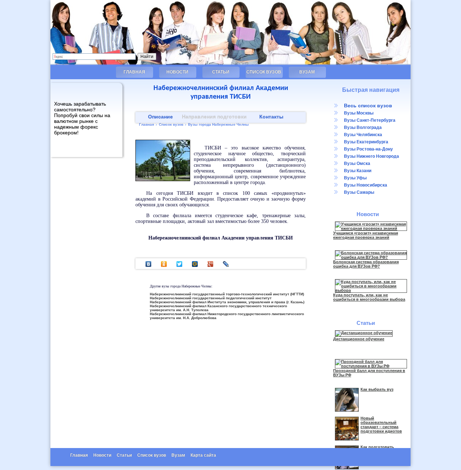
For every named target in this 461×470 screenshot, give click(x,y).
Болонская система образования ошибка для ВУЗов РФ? (366, 264)
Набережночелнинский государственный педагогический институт (211, 298)
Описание (160, 117)
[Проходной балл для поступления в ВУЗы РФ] (371, 366)
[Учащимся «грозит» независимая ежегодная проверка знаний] (371, 228)
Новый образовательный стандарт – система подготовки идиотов (381, 424)
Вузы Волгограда (363, 127)
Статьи (220, 72)
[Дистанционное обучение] (364, 333)
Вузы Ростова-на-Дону (368, 149)
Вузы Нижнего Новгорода (371, 156)
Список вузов (263, 72)
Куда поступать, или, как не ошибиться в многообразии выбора (369, 297)
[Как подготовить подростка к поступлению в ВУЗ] (347, 468)
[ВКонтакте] (148, 264)
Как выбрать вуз (377, 389)
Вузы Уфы (355, 177)
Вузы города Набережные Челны (218, 124)
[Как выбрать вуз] (347, 410)
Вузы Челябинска (363, 134)
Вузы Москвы (358, 113)
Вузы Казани (357, 170)
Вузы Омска (357, 163)
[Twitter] (179, 264)
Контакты (271, 117)
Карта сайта (203, 455)
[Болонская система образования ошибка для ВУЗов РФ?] (371, 257)
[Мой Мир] (195, 264)
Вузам (307, 72)
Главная (134, 72)
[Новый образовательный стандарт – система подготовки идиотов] (347, 439)
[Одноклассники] (164, 264)
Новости (177, 72)
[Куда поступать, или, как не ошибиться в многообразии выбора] (371, 290)
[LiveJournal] (226, 264)
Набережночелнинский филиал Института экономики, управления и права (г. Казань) (227, 302)
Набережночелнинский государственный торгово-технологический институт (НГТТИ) (227, 294)
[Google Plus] (210, 264)
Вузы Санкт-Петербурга (369, 120)
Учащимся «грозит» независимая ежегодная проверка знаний (365, 235)
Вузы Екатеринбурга (366, 141)
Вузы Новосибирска (365, 185)
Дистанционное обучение (358, 339)
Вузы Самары (359, 192)
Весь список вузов (368, 105)
